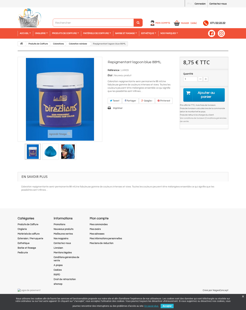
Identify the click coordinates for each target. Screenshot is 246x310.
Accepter (167, 306)
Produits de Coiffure (28, 224)
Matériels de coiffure (29, 234)
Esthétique (24, 243)
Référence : (114, 70)
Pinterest (165, 100)
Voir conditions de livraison (192, 118)
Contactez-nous (218, 4)
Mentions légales (63, 252)
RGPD (57, 274)
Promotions (59, 224)
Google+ (148, 100)
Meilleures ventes (63, 234)
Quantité (188, 74)
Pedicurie (23, 252)
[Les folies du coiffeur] (29, 18)
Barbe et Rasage (27, 248)
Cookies (58, 270)
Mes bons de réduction (101, 243)
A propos (58, 265)
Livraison (58, 248)
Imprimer (118, 108)
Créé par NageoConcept (215, 290)
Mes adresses (97, 234)
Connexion (200, 4)
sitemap (58, 284)
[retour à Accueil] (21, 44)
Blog (189, 3)
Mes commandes (99, 224)
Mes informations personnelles (106, 238)
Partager (131, 100)
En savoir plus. (151, 306)
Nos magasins (61, 238)
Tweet (115, 100)
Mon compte (162, 23)
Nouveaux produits (63, 229)
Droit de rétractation (65, 279)
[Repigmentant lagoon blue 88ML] (33, 152)
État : (110, 75)
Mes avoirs (95, 229)
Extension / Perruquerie (30, 238)
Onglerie (22, 229)
